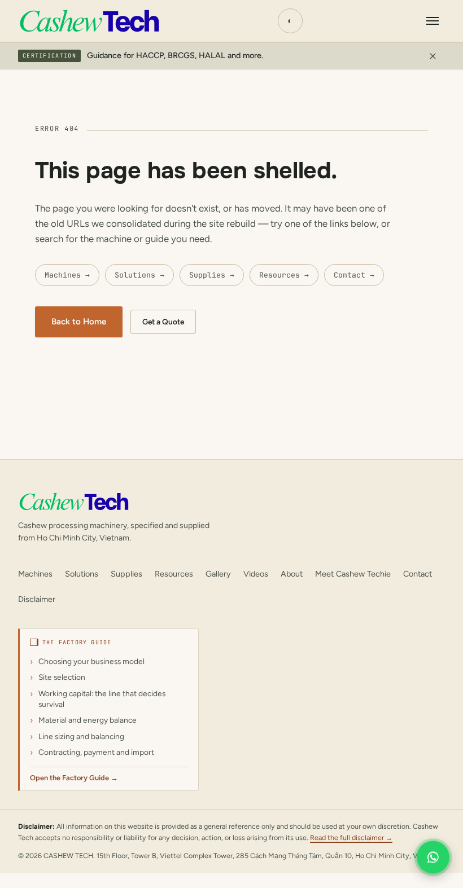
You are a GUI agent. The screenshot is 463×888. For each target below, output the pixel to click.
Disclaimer (36, 599)
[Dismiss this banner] (432, 55)
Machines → (67, 275)
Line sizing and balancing (81, 736)
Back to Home (78, 321)
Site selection (61, 677)
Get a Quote (163, 321)
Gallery (218, 574)
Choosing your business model (91, 661)
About (292, 574)
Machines (35, 574)
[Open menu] (432, 20)
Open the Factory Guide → (74, 777)
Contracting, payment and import (96, 752)
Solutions (81, 574)
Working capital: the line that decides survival (101, 699)
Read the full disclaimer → (351, 837)
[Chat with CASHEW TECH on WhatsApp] (433, 858)
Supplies (126, 574)
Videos (255, 574)
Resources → (284, 275)
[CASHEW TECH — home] (89, 21)
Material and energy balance (87, 719)
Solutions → (139, 275)
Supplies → (211, 275)
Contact (417, 574)
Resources (174, 574)
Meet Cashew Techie (353, 574)
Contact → (354, 275)
